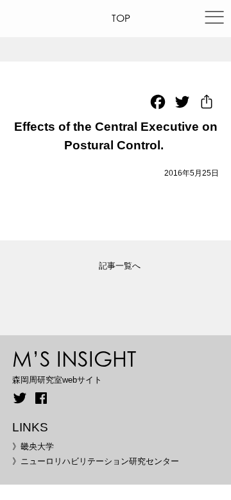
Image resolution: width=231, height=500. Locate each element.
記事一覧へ (119, 266)
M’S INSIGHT (74, 358)
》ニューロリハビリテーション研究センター (95, 461)
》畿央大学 (33, 446)
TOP (121, 18)
